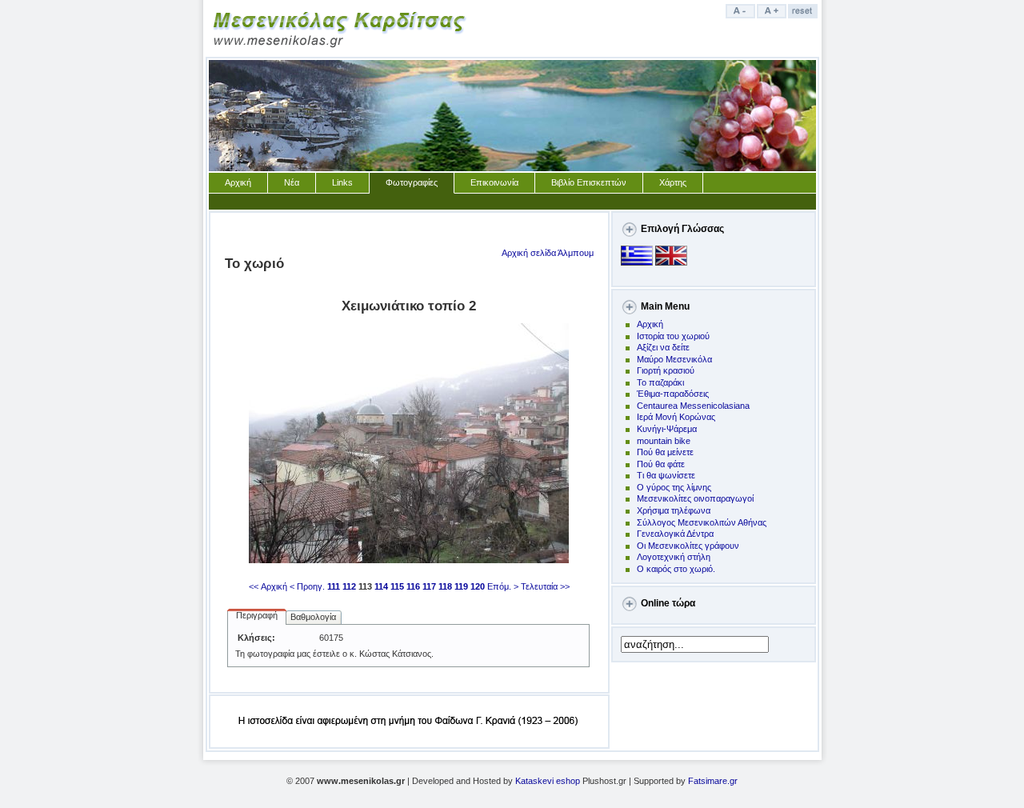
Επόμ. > (502, 586)
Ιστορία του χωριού (673, 336)
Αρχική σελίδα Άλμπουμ (548, 253)
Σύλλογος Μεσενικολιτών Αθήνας (701, 522)
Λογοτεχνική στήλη (673, 557)
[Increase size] (772, 15)
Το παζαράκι (660, 382)
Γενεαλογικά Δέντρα (675, 533)
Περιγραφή (257, 615)
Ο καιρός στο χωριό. (676, 569)
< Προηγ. (307, 586)
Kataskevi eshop (547, 781)
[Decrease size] (741, 15)
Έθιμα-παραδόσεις (673, 393)
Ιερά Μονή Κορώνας (676, 417)
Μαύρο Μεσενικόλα (674, 359)
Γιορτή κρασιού (665, 370)
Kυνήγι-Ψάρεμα (667, 429)
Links (342, 182)
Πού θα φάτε (661, 464)
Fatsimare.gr (713, 781)
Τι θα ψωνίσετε (666, 475)
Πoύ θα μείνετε (665, 452)
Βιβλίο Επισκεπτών (588, 182)
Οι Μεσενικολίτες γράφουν (688, 545)
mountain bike (663, 441)
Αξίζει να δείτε (663, 347)
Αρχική (238, 182)
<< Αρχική (268, 586)
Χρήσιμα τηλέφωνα (673, 510)
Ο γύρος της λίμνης (674, 487)
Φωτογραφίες (412, 182)
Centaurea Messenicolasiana (693, 405)
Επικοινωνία (494, 182)
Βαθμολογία (313, 617)
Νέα (291, 182)
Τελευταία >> (545, 586)
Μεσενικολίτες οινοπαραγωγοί (695, 498)
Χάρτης (672, 182)
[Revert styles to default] (803, 15)
